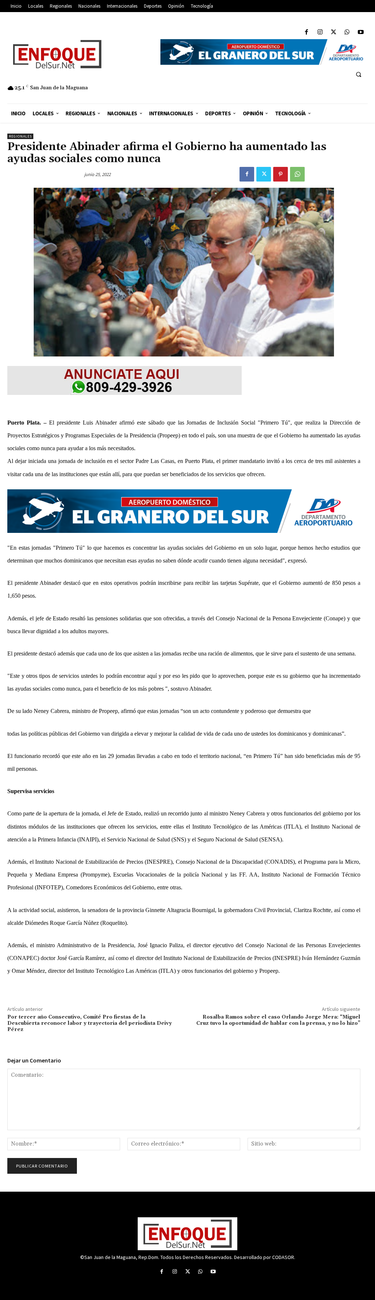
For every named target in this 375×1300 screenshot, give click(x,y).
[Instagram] (320, 32)
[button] (358, 74)
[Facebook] (306, 32)
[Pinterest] (280, 174)
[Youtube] (361, 32)
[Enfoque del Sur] (80, 54)
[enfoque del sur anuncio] (183, 380)
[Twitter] (333, 32)
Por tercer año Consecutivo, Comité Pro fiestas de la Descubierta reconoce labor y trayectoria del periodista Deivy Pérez (89, 1023)
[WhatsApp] (347, 32)
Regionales (20, 136)
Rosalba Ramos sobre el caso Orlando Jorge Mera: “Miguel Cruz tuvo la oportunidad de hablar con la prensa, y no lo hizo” (278, 1020)
